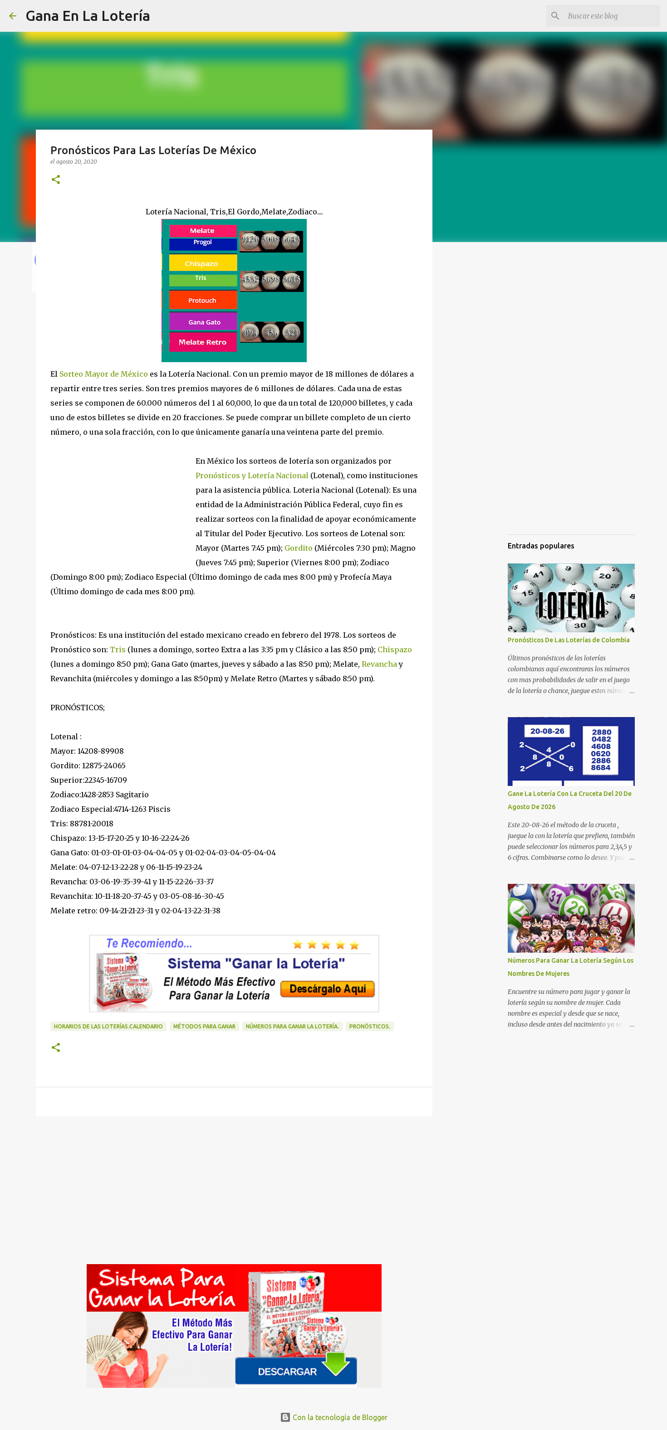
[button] (55, 180)
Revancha (379, 664)
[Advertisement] (234, 1193)
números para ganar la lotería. (292, 1026)
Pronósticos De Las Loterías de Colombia (569, 640)
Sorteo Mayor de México (103, 373)
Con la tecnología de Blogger (339, 1417)
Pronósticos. (369, 1026)
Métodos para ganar (204, 1026)
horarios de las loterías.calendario (108, 1026)
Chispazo (395, 649)
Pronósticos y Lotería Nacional (252, 475)
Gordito (298, 548)
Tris (118, 649)
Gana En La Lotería (87, 15)
